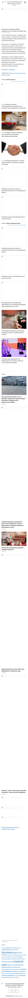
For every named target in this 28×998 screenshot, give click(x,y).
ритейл (19, 971)
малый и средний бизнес (18, 958)
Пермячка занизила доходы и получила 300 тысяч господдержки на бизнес (14, 190)
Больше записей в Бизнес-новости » (18, 81)
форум (7, 977)
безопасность (14, 949)
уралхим (3, 977)
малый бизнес (9, 958)
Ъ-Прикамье (11, 69)
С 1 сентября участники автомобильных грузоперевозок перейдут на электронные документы (14, 106)
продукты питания (16, 969)
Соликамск (15, 947)
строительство (18, 973)
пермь (9, 965)
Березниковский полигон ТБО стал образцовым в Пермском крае (13, 670)
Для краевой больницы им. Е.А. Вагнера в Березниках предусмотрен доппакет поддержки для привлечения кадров (13, 399)
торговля (4, 975)
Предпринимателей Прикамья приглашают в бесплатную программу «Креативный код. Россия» (14, 304)
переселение (9, 961)
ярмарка (17, 977)
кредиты (4, 958)
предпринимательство (7, 969)
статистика (11, 973)
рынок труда (5, 973)
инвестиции (14, 956)
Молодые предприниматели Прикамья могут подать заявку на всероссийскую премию (12, 360)
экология (13, 977)
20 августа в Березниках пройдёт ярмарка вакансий (12, 548)
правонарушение (6, 967)
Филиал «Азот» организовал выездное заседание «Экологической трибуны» (14, 791)
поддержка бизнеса (17, 965)
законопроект (8, 956)
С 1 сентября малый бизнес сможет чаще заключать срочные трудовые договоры (13, 162)
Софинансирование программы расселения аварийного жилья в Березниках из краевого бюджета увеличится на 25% (12, 524)
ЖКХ (8, 948)
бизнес (15, 952)
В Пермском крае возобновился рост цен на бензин (13, 218)
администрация (6, 949)
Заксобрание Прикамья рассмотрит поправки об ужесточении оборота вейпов (13, 332)
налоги (4, 961)
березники (7, 952)
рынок (23, 971)
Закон (11, 947)
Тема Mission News (10, 995)
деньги (3, 956)
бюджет (24, 954)
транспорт (11, 975)
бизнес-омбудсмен (11, 954)
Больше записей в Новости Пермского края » (16, 225)
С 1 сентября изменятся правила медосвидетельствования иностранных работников (12, 134)
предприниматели (15, 967)
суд (24, 973)
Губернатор (4, 947)
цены (10, 977)
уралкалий (22, 975)
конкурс (19, 957)
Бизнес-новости (14, 73)
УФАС (20, 947)
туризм (16, 975)
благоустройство (19, 954)
